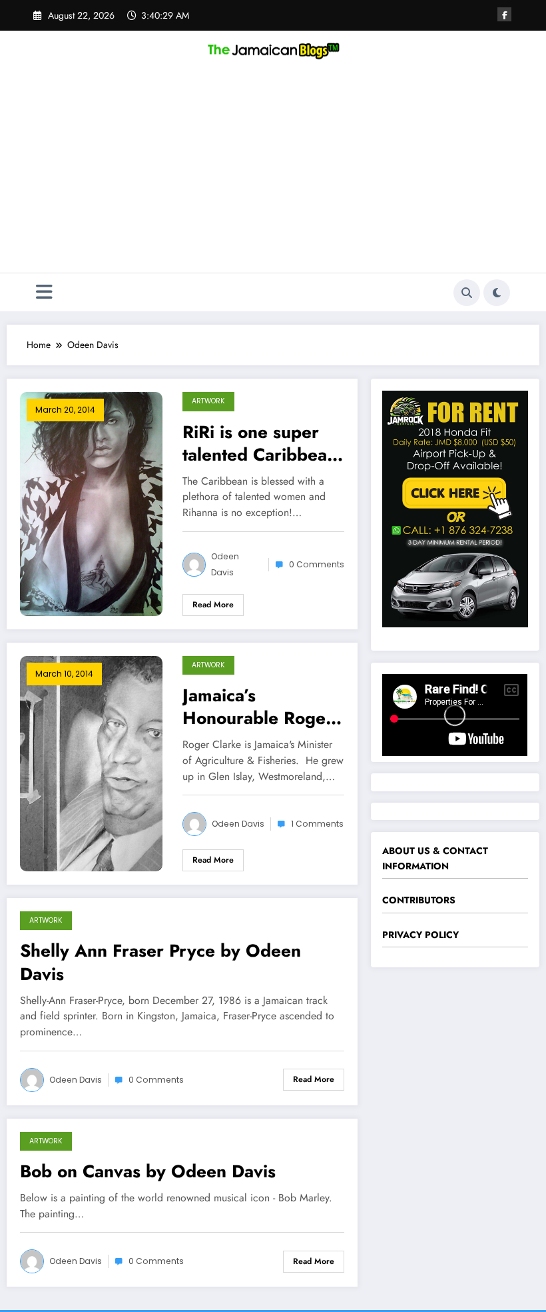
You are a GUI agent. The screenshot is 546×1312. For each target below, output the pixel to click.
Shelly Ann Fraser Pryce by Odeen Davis (160, 962)
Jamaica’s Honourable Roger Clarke (257, 706)
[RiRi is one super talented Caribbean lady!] (91, 502)
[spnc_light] (496, 292)
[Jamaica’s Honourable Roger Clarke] (91, 762)
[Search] (466, 293)
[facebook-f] (504, 14)
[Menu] (44, 292)
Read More (213, 605)
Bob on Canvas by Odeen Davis (148, 1171)
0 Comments (316, 564)
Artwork (208, 401)
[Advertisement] (273, 172)
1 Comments (317, 823)
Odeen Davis (225, 564)
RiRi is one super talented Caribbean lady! (259, 443)
